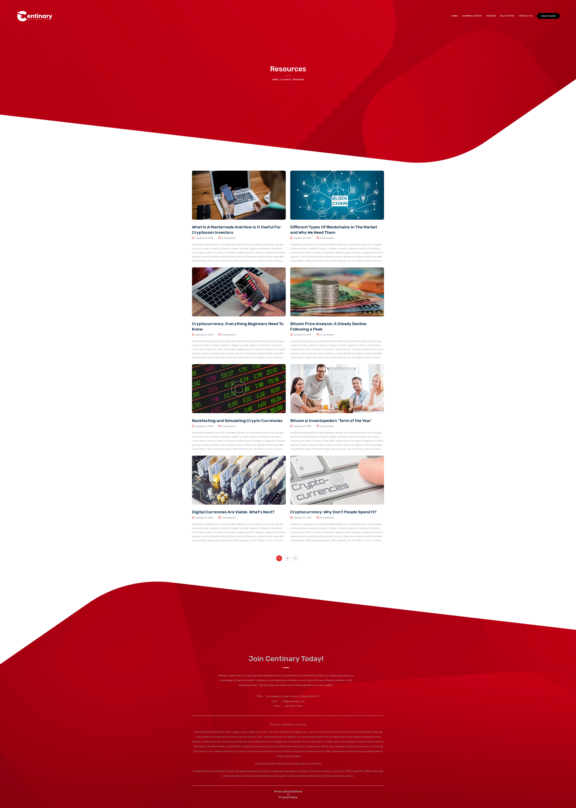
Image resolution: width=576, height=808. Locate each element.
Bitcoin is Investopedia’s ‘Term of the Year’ (331, 420)
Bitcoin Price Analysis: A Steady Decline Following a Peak (328, 326)
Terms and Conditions (288, 791)
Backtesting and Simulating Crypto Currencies (237, 420)
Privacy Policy (288, 797)
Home (275, 79)
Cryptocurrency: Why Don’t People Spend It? (333, 512)
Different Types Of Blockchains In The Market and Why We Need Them (333, 230)
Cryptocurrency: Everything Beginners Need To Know (238, 326)
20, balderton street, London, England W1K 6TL (293, 696)
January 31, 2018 (204, 238)
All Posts (285, 79)
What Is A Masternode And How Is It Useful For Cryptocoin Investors (236, 230)
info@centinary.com (293, 701)
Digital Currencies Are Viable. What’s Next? (233, 512)
